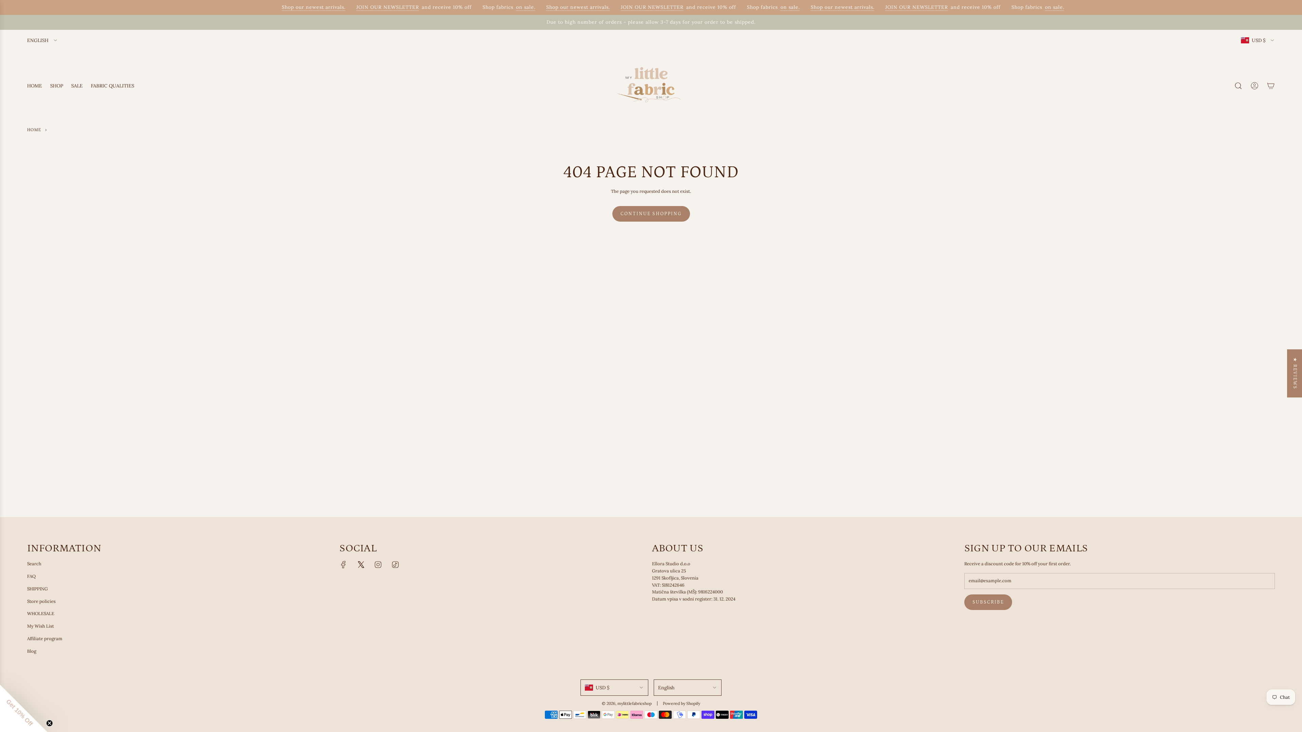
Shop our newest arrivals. (304, 7)
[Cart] (1271, 86)
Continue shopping (651, 214)
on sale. (516, 7)
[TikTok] (395, 564)
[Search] (1238, 86)
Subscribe (988, 602)
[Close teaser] (49, 723)
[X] (361, 564)
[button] (23, 708)
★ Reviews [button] (1295, 373)
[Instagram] (378, 564)
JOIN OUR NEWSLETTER (378, 7)
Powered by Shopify (681, 703)
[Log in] (1254, 86)
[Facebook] (343, 564)
